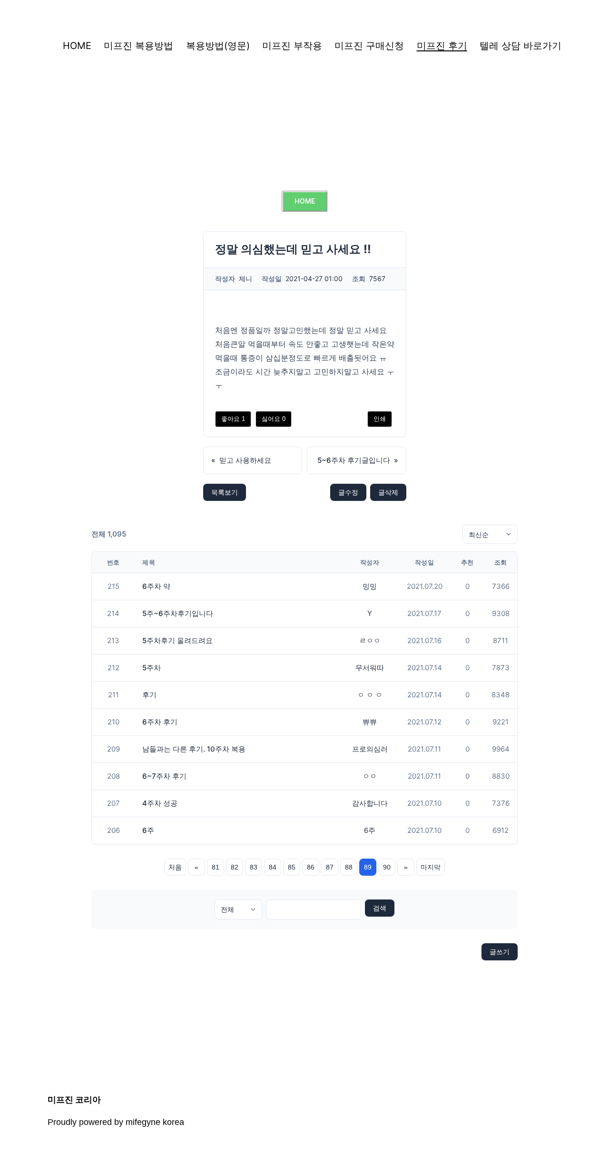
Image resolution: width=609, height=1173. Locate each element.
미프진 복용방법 (138, 45)
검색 (379, 908)
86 (310, 867)
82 (234, 867)
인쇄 (379, 418)
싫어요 (273, 418)
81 (215, 867)
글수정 (348, 492)
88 (349, 867)
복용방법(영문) (218, 45)
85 (291, 867)
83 (253, 867)
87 (330, 867)
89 (368, 867)
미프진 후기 (442, 45)
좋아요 (233, 418)
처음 (175, 867)
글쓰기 (500, 952)
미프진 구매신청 (369, 45)
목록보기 (224, 492)
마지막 (431, 867)
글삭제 (388, 492)
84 (272, 867)
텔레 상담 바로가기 (520, 45)
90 (387, 867)
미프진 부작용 (292, 45)
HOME (77, 45)
